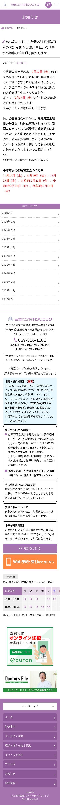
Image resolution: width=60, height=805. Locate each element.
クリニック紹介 (14, 755)
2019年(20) (8, 282)
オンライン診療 (14, 736)
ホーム (9, 717)
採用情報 (10, 783)
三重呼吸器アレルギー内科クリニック (31, 795)
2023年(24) (8, 247)
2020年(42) (8, 273)
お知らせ (22, 63)
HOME (9, 28)
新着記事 (7, 213)
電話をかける (32, 548)
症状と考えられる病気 (18, 745)
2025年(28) (8, 230)
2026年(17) (8, 221)
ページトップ (30, 706)
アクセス (10, 764)
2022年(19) (8, 256)
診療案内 (10, 726)
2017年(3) (7, 299)
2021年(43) (8, 264)
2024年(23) (8, 238)
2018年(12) (8, 290)
